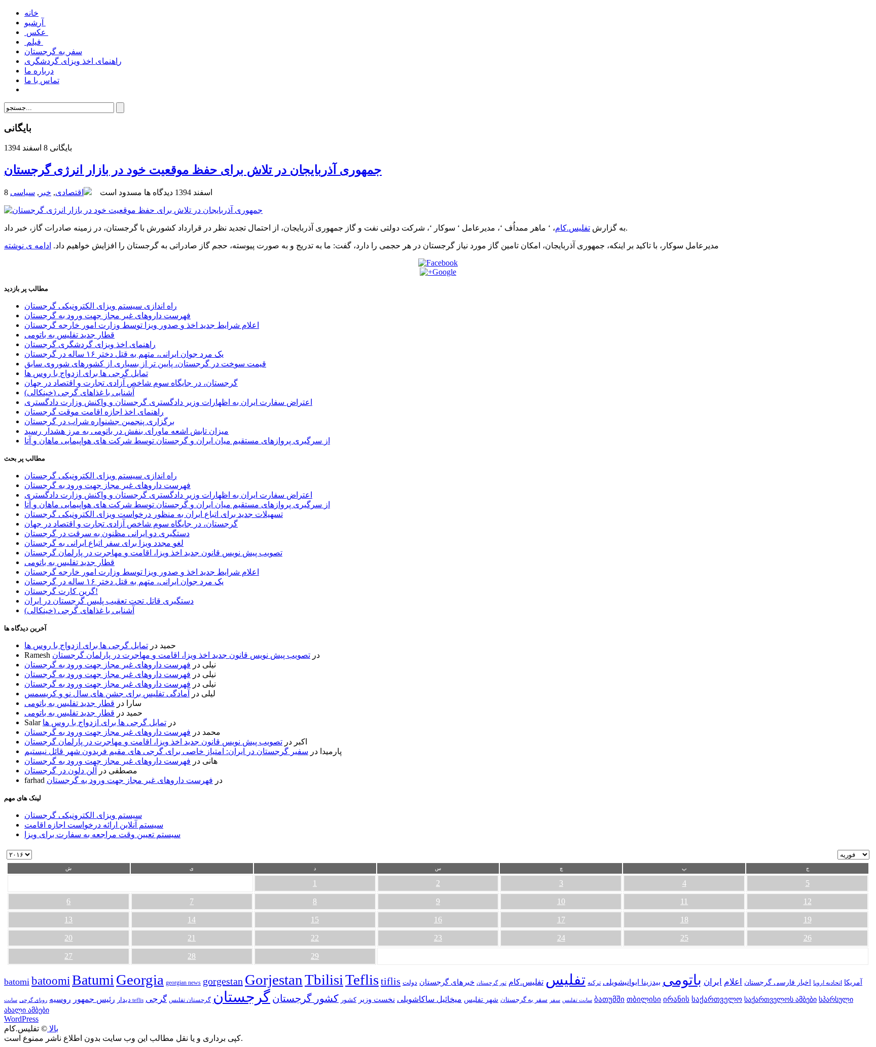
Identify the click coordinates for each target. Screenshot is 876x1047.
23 (438, 937)
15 (315, 919)
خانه (31, 13)
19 (808, 919)
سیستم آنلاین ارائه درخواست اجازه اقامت (93, 824)
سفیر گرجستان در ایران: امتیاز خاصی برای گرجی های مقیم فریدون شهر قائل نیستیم (166, 751)
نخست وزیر (376, 999)
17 (561, 919)
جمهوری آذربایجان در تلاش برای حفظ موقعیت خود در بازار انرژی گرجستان (193, 169)
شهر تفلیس (481, 999)
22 (315, 937)
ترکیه (594, 983)
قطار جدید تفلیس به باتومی (69, 334)
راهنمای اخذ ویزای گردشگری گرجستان (90, 344)
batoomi (50, 980)
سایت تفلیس (577, 1000)
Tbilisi (324, 979)
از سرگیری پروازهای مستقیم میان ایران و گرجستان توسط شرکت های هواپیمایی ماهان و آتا (177, 440)
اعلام (733, 982)
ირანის (676, 999)
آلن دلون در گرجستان (60, 770)
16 (438, 919)
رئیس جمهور (94, 999)
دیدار (124, 999)
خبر (45, 192)
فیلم (33, 42)
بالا (52, 1028)
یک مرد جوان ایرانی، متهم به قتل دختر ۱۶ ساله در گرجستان (124, 354)
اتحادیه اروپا (827, 983)
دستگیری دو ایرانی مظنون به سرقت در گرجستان (107, 533)
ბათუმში (609, 999)
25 (684, 937)
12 (808, 901)
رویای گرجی (33, 1000)
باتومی (682, 980)
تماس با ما (41, 80)
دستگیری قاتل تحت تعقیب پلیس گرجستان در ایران (109, 600)
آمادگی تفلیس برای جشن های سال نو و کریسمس (107, 693)
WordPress (21, 1019)
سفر (555, 1000)
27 (68, 956)
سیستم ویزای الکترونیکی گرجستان (83, 815)
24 (561, 937)
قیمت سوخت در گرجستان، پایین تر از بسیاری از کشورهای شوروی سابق (145, 363)
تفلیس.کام (572, 227)
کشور (348, 999)
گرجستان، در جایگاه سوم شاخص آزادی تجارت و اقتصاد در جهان (131, 383)
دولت (410, 982)
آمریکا (853, 982)
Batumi (93, 980)
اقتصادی (69, 192)
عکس (36, 32)
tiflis (390, 981)
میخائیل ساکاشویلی (429, 999)
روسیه (60, 999)
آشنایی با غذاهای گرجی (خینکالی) (79, 392)
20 (68, 937)
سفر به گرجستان (53, 51)
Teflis (362, 979)
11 (684, 901)
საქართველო (716, 999)
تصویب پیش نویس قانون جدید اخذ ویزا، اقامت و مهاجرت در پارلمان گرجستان (153, 552)
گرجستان (241, 997)
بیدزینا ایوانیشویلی (632, 982)
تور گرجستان (491, 983)
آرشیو (35, 22)
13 (68, 919)
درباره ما (39, 70)
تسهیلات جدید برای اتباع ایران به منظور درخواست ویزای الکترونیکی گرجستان (153, 514)
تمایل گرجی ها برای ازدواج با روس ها (86, 373)
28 (192, 956)
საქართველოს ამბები (780, 999)
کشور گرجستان (305, 998)
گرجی (156, 999)
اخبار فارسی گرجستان (777, 982)
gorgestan (223, 981)
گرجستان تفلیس (190, 1000)
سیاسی (22, 192)
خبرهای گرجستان (446, 982)
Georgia (140, 979)
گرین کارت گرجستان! (61, 591)
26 (808, 937)
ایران (713, 982)
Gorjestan (274, 979)
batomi (16, 982)
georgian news (183, 982)
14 (192, 919)
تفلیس (565, 979)
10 (561, 901)
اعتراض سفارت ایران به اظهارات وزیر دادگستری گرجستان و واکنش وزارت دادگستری (168, 402)
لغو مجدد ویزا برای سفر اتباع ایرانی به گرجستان (104, 543)
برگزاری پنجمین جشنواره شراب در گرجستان (99, 421)
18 (684, 919)
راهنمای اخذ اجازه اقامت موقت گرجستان (94, 411)
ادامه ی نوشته (27, 245)
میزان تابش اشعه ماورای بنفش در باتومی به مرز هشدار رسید (126, 431)
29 (315, 956)
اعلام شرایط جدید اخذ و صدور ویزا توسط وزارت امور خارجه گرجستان (141, 325)
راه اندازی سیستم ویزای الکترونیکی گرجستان (100, 306)
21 (192, 937)
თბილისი (644, 999)
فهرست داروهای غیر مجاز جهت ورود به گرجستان (107, 315)
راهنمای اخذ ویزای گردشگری (73, 61)
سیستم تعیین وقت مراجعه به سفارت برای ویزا (102, 834)
